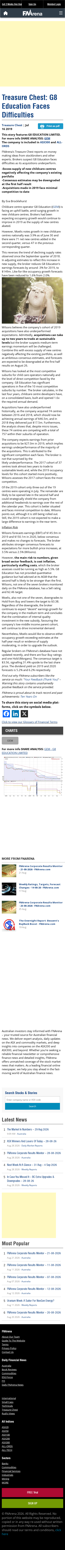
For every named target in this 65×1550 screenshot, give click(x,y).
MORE (5, 1482)
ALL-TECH (7, 1450)
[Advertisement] (32, 54)
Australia (21, 1133)
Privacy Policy (9, 1348)
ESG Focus (7, 1377)
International (9, 1398)
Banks (5, 1463)
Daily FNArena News (12, 1384)
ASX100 (6, 1434)
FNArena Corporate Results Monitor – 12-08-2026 (34, 1289)
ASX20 (5, 1427)
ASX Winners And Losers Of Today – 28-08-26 (32, 1141)
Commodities (9, 1373)
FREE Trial (32, 1492)
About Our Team (11, 1336)
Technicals (7, 1405)
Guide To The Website (13, 1340)
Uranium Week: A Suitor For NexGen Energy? (30, 1300)
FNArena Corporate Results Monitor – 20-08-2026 (34, 1312)
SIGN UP (32, 1503)
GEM (47, 138)
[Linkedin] (15, 713)
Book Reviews (9, 1369)
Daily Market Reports (32, 1145)
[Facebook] (6, 713)
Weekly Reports (29, 1169)
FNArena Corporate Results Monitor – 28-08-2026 (34, 1153)
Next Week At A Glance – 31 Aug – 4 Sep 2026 (32, 1165)
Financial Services (11, 1471)
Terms (5, 1344)
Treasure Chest (12, 125)
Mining (5, 1478)
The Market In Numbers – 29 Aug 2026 (28, 1129)
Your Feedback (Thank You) (41, 679)
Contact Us (8, 1352)
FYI (3, 1381)
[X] (24, 713)
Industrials (7, 1475)
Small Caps (7, 1402)
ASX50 (5, 1431)
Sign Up (32, 4)
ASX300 (45, 142)
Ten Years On (28, 696)
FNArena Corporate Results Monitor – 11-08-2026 (34, 1265)
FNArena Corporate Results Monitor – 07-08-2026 (34, 1277)
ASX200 (6, 1438)
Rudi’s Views (8, 1413)
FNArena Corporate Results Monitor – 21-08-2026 (34, 1253)
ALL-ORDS (7, 1446)
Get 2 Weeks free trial (12, 4)
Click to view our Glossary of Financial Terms (29, 722)
